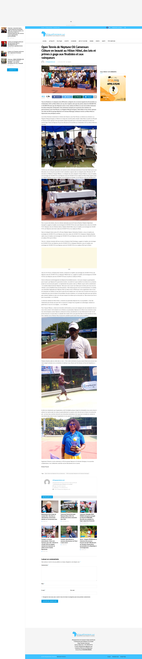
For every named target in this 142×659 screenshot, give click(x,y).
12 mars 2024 (83, 549)
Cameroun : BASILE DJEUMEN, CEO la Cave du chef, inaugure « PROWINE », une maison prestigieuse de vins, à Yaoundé (16, 61)
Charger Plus (12, 69)
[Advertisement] (71, 10)
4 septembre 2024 (84, 522)
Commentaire (45, 565)
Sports (98, 41)
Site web (72, 590)
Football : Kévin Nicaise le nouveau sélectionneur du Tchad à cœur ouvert (69, 541)
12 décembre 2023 (61, 62)
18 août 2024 (44, 551)
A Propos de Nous (48, 27)
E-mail (43, 590)
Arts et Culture (83, 41)
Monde (91, 41)
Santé (103, 41)
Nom (43, 583)
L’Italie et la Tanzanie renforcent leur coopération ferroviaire (16, 52)
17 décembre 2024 (65, 521)
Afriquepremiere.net (50, 62)
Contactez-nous (56, 27)
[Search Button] (125, 27)
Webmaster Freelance (61, 656)
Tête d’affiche (111, 41)
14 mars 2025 (44, 521)
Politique (59, 41)
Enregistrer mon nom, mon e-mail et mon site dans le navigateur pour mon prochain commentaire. (66, 597)
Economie (73, 41)
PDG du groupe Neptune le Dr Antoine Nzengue (77, 473)
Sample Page (123, 656)
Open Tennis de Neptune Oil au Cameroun (55, 473)
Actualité (51, 41)
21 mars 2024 (64, 544)
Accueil (42, 27)
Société (66, 41)
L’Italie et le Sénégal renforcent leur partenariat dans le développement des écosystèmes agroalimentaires (15, 44)
